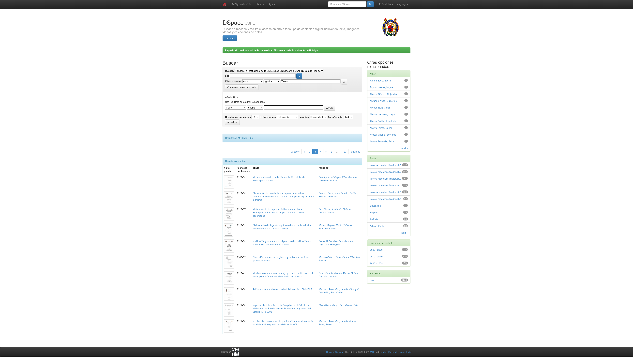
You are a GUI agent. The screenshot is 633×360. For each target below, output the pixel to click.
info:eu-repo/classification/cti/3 (385, 192)
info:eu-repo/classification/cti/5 (385, 165)
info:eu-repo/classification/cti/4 (385, 171)
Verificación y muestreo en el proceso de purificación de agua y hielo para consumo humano (282, 242)
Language (401, 4)
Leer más (230, 38)
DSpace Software (335, 352)
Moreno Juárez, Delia (330, 257)
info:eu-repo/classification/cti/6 (385, 178)
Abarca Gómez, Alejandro (383, 94)
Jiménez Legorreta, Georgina (336, 242)
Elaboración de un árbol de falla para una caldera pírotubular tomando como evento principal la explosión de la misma (283, 196)
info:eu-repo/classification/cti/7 (385, 185)
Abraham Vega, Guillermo (383, 100)
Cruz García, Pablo (349, 305)
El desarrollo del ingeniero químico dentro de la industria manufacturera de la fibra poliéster (282, 226)
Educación (375, 205)
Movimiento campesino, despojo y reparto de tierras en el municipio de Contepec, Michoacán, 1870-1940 (283, 274)
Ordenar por (269, 117)
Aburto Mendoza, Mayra (382, 114)
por (227, 75)
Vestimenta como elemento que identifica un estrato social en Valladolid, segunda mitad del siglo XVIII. (283, 322)
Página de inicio (242, 4)
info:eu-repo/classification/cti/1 (385, 199)
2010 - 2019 (376, 256)
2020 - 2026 (376, 249)
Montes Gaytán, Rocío (330, 225)
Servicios (386, 4)
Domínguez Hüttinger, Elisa (333, 177)
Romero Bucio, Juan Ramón (333, 193)
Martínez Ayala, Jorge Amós (333, 289)
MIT (372, 352)
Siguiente (355, 151)
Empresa (374, 212)
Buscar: (229, 70)
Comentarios (405, 352)
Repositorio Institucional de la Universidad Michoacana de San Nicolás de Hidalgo (271, 50)
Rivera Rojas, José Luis (331, 241)
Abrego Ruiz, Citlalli (380, 107)
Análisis (374, 219)
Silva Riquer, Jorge (328, 305)
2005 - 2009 (376, 263)
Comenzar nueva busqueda (241, 87)
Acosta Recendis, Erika (382, 141)
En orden (304, 117)
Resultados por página (238, 117)
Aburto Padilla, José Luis (383, 121)
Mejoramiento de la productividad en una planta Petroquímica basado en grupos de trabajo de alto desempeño (279, 212)
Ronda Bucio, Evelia (380, 80)
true (372, 280)
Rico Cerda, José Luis (330, 209)
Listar (259, 4)
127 (344, 151)
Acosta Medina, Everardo (383, 134)
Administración (377, 226)
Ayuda (272, 4)
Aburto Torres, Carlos (381, 127)
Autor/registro (335, 117)
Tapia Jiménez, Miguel (381, 87)
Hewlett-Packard (388, 352)
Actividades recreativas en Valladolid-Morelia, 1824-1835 (282, 289)
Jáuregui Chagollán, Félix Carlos (338, 290)
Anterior (295, 151)
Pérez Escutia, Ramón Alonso (334, 273)
